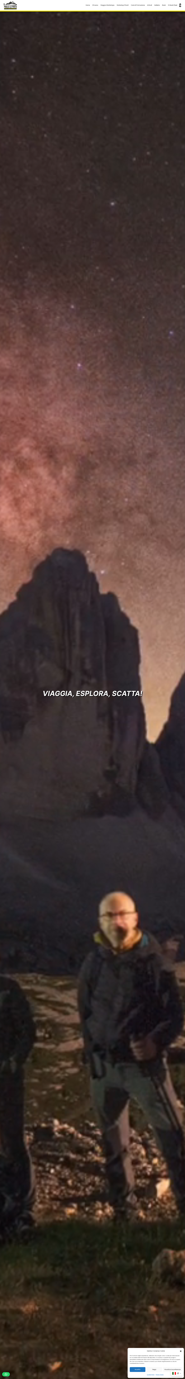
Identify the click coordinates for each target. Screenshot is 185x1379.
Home (88, 5)
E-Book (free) (172, 5)
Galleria (157, 5)
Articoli (149, 5)
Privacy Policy (160, 1374)
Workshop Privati (123, 5)
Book (164, 5)
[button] (181, 1351)
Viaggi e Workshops (107, 5)
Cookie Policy (151, 1374)
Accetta (137, 1369)
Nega (154, 1369)
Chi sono (95, 5)
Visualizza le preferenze (172, 1369)
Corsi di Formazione (138, 5)
